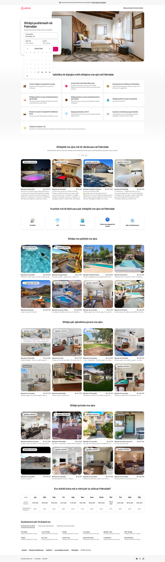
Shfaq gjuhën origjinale (99, 2)
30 (50, 72)
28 (42, 72)
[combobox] (41, 36)
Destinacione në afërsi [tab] (28, 526)
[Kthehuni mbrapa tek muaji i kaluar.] (27, 48)
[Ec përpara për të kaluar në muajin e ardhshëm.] (49, 48)
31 (27, 76)
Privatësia (37, 559)
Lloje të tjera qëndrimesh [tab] (46, 526)
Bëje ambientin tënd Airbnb (133, 8)
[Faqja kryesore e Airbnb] (26, 8)
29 (46, 72)
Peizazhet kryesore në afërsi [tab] (65, 526)
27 (38, 72)
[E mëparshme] (79, 155)
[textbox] (33, 43)
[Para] (86, 155)
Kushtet (44, 559)
